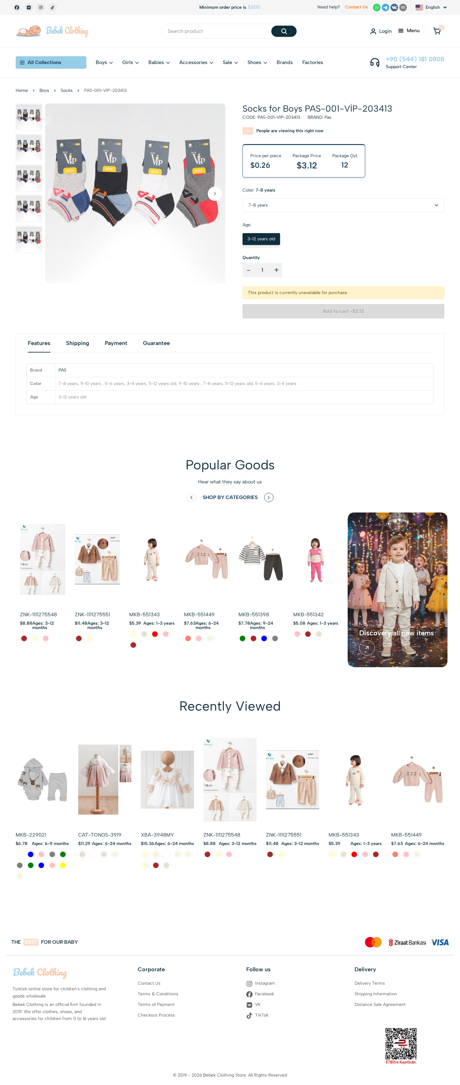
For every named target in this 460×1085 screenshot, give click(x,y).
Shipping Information (376, 994)
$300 (254, 7)
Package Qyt (344, 155)
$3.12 (307, 165)
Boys (101, 62)
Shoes (254, 62)
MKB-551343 (144, 615)
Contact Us (356, 7)
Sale (227, 62)
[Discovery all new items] (367, 648)
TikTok (261, 1015)
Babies (156, 62)
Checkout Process (156, 1015)
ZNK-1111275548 (38, 615)
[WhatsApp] (377, 7)
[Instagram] (40, 7)
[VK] (28, 7)
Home (22, 90)
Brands (285, 62)
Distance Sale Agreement (380, 1004)
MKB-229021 (31, 835)
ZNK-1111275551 (92, 615)
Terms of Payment (156, 1004)
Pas (328, 117)
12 (344, 165)
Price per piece (265, 155)
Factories (312, 62)
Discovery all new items (396, 633)
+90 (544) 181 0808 (415, 59)
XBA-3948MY (157, 835)
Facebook (264, 994)
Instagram (265, 983)
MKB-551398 (253, 615)
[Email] (403, 7)
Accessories (193, 62)
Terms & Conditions (158, 994)
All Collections (44, 62)
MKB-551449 (199, 615)
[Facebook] (17, 7)
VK (258, 1004)
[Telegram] (385, 7)
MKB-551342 (308, 615)
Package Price (307, 155)
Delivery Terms (370, 983)
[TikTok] (52, 7)
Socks (67, 90)
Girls (127, 62)
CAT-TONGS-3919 (99, 835)
